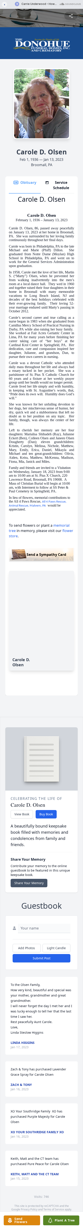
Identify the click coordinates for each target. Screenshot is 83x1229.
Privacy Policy (29, 1209)
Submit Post (41, 958)
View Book (21, 814)
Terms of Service (53, 1209)
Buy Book (46, 814)
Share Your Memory (29, 883)
